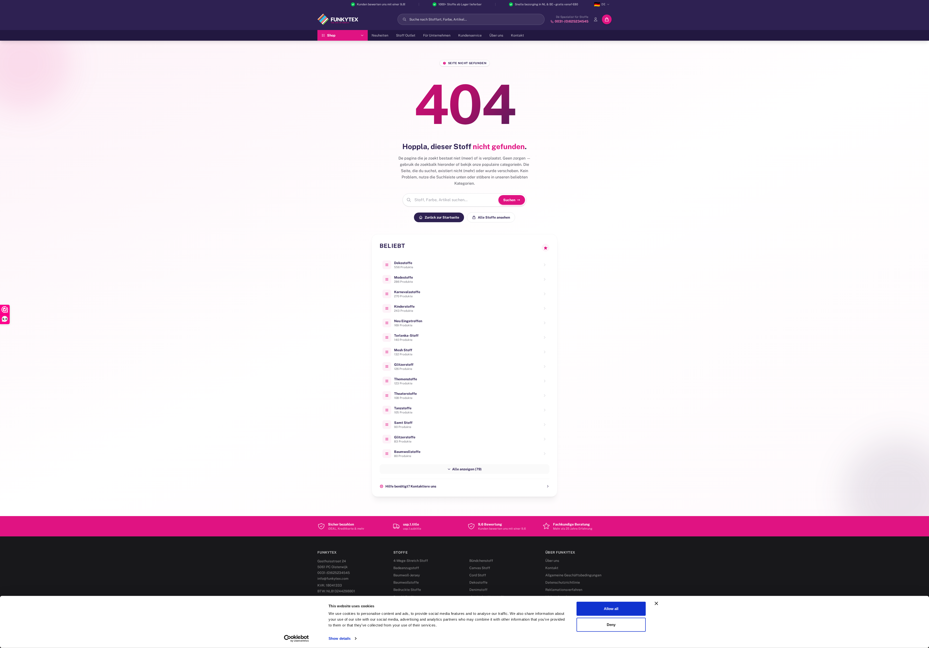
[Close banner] (656, 603)
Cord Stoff (477, 575)
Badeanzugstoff (406, 568)
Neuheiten (380, 35)
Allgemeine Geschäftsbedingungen (573, 575)
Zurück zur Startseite (442, 217)
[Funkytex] (337, 19)
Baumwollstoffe (406, 582)
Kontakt (517, 35)
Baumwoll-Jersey (406, 575)
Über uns (496, 35)
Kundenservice (470, 35)
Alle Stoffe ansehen (494, 217)
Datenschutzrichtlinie (562, 582)
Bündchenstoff (481, 561)
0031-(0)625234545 (333, 573)
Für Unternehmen (436, 35)
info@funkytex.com (332, 578)
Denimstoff (478, 590)
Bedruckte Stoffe (407, 590)
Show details (340, 638)
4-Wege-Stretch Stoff (410, 561)
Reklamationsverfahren (563, 590)
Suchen (509, 200)
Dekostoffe (478, 582)
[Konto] (595, 19)
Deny (611, 624)
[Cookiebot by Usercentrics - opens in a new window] (296, 638)
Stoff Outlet (405, 35)
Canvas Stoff (479, 568)
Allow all (611, 609)
